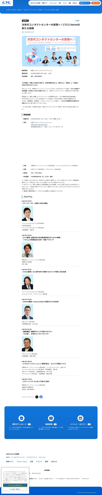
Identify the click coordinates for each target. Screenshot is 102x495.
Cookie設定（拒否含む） (15, 489)
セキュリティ (42, 457)
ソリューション (53, 3)
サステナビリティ (36, 473)
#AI (23, 32)
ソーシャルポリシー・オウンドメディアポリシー (68, 478)
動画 (70, 3)
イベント (65, 3)
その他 (77, 20)
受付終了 (25, 20)
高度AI (8, 457)
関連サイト (45, 3)
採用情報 (47, 470)
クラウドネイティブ (31, 457)
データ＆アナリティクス (18, 457)
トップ (8, 10)
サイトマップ (85, 478)
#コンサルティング (29, 32)
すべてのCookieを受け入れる (15, 485)
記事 (60, 3)
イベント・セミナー (16, 10)
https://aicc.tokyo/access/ (39, 124)
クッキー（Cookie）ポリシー (46, 478)
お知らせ (75, 3)
